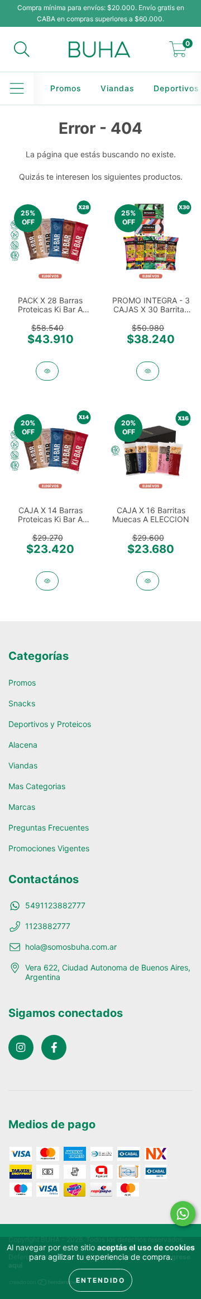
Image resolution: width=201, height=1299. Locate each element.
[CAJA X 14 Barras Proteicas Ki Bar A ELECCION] (47, 580)
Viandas (117, 88)
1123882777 (47, 926)
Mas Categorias (36, 786)
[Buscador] (21, 49)
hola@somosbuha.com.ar (71, 946)
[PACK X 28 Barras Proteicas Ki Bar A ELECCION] (47, 371)
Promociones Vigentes (48, 848)
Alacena (22, 744)
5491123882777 (55, 905)
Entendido (100, 1280)
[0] (178, 52)
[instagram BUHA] (21, 1047)
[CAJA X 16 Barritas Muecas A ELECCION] (147, 580)
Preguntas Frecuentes (48, 827)
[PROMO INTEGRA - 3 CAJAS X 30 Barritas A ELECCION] (147, 371)
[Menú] (17, 88)
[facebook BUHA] (53, 1047)
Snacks (21, 703)
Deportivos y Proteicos (49, 724)
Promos (66, 88)
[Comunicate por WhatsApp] (182, 1213)
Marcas (21, 807)
